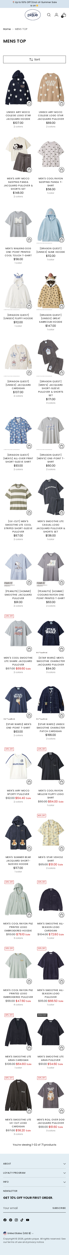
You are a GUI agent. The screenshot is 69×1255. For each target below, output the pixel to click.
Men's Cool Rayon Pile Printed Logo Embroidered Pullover (18, 993)
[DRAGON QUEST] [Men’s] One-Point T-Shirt (51, 458)
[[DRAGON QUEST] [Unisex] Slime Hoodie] (51, 224)
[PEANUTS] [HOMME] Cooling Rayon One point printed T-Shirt (51, 595)
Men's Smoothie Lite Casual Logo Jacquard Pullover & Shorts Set (50, 526)
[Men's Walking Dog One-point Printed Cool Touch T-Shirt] (18, 224)
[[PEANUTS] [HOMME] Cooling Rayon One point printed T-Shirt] (51, 567)
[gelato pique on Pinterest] (11, 1220)
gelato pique (31, 1238)
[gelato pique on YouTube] (28, 1220)
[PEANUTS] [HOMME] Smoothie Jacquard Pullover (18, 595)
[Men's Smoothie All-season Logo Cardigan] (51, 899)
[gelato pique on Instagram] (17, 1220)
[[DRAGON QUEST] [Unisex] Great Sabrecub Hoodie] (51, 290)
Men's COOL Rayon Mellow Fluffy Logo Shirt (51, 794)
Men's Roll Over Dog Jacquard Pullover (51, 1121)
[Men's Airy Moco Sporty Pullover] (18, 766)
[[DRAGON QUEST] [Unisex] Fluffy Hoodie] (18, 290)
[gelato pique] (33, 14)
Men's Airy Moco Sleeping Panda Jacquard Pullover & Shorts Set (18, 184)
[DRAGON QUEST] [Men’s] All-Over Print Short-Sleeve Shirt (18, 458)
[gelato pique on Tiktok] (22, 1220)
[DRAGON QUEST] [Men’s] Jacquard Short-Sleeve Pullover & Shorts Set (50, 388)
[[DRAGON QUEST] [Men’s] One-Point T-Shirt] (51, 430)
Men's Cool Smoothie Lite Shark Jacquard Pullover (18, 661)
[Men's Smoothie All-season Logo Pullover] (51, 966)
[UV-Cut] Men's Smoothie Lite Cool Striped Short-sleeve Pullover (18, 526)
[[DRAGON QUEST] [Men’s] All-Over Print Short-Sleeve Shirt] (18, 430)
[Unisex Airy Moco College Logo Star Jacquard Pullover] (51, 87)
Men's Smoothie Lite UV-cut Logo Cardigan (18, 1123)
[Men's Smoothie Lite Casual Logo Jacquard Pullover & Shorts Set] (51, 497)
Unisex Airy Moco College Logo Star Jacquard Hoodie (18, 115)
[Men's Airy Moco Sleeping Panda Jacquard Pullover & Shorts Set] (18, 154)
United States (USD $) (19, 1233)
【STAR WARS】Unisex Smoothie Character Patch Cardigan (51, 728)
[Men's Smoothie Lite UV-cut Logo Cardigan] (18, 1095)
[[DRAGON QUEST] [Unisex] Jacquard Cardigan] (18, 357)
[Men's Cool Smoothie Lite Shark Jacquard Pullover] (18, 633)
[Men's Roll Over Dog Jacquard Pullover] (51, 1095)
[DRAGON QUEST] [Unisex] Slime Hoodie (50, 250)
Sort (37, 59)
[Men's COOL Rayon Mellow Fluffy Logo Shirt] (51, 766)
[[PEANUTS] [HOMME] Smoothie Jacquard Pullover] (18, 567)
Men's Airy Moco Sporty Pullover (18, 792)
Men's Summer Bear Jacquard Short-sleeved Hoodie (18, 861)
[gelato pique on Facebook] (5, 1220)
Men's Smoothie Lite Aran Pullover (51, 1058)
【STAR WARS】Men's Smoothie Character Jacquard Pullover (51, 661)
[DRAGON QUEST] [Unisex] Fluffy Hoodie (18, 316)
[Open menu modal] (5, 14)
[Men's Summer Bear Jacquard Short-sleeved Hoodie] (18, 833)
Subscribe (59, 1208)
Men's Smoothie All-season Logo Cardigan (50, 927)
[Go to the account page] (56, 14)
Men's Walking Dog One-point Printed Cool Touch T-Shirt (18, 252)
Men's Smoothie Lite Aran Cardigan (18, 1058)
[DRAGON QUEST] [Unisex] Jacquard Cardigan (18, 385)
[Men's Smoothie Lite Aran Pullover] (51, 1032)
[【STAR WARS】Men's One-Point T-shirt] (18, 700)
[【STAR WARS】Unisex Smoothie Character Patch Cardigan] (51, 700)
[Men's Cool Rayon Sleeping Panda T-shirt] (51, 154)
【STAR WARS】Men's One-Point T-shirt (18, 726)
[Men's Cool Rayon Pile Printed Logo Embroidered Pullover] (18, 966)
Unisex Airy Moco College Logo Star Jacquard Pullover (51, 115)
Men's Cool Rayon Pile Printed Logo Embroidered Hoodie (18, 927)
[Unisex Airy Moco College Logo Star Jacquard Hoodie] (18, 87)
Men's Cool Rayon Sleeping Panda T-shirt (51, 182)
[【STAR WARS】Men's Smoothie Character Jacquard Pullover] (51, 633)
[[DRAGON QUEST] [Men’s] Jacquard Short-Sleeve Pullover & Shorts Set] (51, 357)
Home (7, 29)
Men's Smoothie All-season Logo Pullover (50, 993)
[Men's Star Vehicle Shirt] (51, 833)
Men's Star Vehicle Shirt (50, 859)
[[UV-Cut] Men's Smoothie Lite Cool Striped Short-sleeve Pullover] (18, 497)
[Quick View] (29, 103)
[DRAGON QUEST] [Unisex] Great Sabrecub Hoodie (50, 318)
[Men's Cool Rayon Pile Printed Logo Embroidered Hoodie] (18, 899)
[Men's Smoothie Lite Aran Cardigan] (18, 1032)
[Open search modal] (48, 14)
